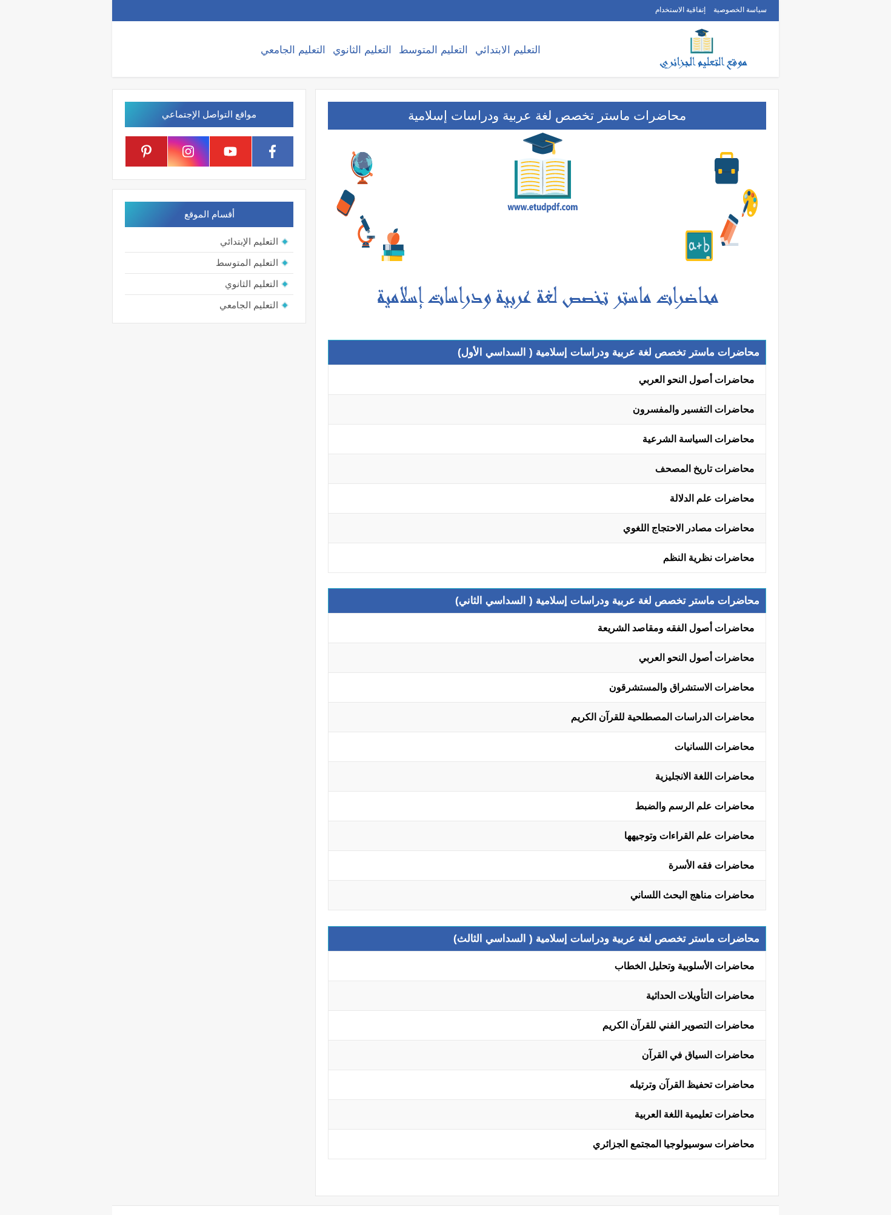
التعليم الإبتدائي (249, 241)
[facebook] (273, 151)
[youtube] (231, 151)
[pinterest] (146, 151)
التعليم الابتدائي (508, 50)
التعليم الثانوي (362, 50)
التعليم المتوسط (433, 50)
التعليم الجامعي (293, 50)
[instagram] (189, 151)
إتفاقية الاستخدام (680, 9)
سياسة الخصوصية (740, 9)
